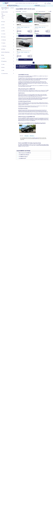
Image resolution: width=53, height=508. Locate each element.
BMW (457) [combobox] (3, 15)
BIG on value (36, 137)
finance (21, 144)
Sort (37, 11)
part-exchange (25, 144)
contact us (23, 85)
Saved (45, 3)
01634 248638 (49, 3)
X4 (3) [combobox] (3, 18)
